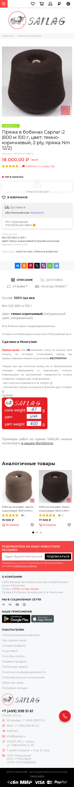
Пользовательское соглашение (23, 677)
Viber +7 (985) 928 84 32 (23, 725)
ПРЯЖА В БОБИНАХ (46, 251)
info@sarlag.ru (16, 736)
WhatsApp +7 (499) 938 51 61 (26, 720)
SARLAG (12, 731)
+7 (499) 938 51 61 (17, 711)
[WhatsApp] (50, 266)
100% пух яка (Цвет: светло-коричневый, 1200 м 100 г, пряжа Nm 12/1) (18, 509)
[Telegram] (56, 266)
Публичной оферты (25, 565)
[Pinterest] (30, 266)
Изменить (37, 212)
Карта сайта (37, 776)
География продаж (15, 688)
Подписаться (58, 556)
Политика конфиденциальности (24, 672)
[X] (37, 266)
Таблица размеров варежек (21, 635)
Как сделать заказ (14, 640)
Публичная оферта (15, 667)
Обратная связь (12, 682)
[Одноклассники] (24, 266)
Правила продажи (14, 661)
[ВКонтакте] (17, 266)
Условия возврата (14, 645)
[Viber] (43, 266)
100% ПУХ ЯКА (24, 251)
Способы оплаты (13, 656)
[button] (33, 532)
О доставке (10, 651)
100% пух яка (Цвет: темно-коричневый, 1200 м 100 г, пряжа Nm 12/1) (54, 509)
